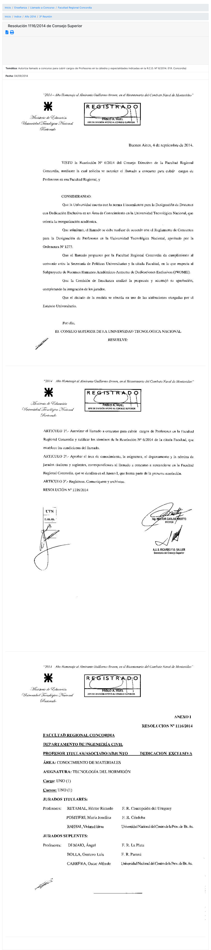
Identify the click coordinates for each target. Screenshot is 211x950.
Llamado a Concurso (42, 7)
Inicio (8, 7)
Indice (17, 16)
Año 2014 (30, 16)
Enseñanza (20, 7)
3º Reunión (45, 16)
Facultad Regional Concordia (75, 7)
